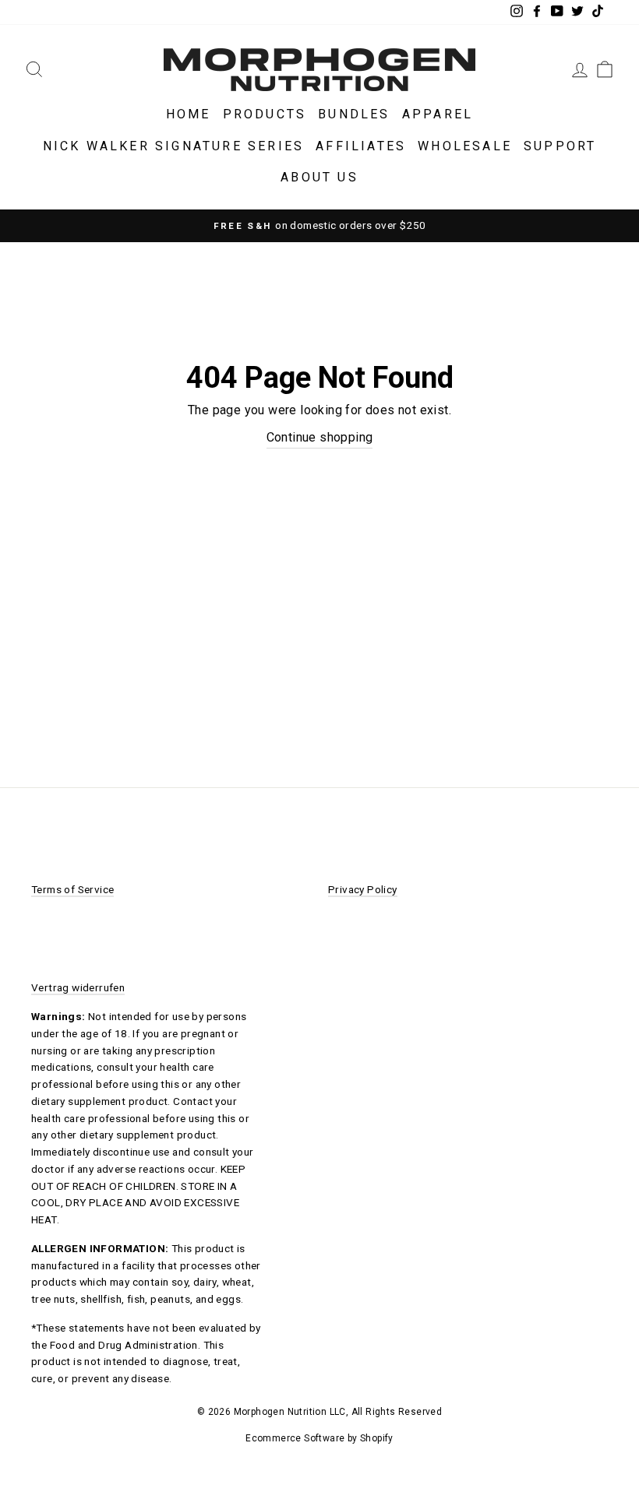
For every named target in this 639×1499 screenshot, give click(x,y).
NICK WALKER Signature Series (174, 146)
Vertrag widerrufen (78, 987)
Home (188, 114)
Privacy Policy (362, 889)
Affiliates (361, 146)
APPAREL (437, 114)
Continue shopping (320, 437)
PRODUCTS (265, 114)
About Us (319, 177)
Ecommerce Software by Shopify (319, 1438)
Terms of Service (72, 889)
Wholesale (465, 146)
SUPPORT (560, 146)
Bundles (354, 114)
